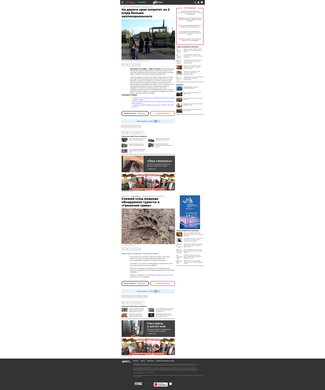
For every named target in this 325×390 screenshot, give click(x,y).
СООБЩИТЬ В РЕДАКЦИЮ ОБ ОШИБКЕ (165, 361)
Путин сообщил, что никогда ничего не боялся (193, 99)
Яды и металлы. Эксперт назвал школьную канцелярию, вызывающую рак (192, 73)
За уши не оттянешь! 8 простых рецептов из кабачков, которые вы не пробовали (193, 234)
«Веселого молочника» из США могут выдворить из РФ (193, 104)
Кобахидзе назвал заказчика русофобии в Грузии (190, 87)
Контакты (135, 361)
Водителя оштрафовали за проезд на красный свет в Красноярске (190, 26)
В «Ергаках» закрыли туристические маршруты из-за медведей (190, 39)
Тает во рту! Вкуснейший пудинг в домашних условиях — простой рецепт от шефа (193, 67)
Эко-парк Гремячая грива (128, 245)
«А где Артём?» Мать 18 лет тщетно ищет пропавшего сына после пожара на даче (193, 62)
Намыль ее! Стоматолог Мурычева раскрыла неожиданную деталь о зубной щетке (193, 245)
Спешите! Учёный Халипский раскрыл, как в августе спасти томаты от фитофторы (190, 13)
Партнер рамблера (148, 383)
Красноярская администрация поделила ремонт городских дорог (137, 151)
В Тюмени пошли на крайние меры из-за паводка (192, 110)
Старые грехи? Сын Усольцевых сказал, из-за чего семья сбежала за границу (193, 262)
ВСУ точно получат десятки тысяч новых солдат (192, 93)
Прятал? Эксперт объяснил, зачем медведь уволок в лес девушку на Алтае (193, 50)
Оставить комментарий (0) (163, 113)
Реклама (142, 361)
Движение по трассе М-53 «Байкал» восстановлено (162, 139)
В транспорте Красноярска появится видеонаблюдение (136, 144)
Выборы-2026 (150, 361)
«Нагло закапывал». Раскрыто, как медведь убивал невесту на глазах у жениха (193, 251)
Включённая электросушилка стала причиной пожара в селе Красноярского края (164, 315)
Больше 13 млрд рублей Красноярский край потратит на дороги (164, 145)
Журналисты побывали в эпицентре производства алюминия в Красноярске (135, 315)
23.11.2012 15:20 (125, 7)
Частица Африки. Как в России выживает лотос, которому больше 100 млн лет (193, 56)
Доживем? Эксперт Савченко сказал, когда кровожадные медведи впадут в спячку (190, 19)
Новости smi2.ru (127, 191)
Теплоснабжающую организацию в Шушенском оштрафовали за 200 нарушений (164, 310)
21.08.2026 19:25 (125, 196)
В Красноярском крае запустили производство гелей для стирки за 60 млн (190, 33)
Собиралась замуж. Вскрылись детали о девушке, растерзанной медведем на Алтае (192, 257)
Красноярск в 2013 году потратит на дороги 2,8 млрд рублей (137, 139)
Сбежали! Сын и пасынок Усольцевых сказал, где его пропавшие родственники (193, 78)
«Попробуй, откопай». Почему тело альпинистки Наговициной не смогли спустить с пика (193, 240)
